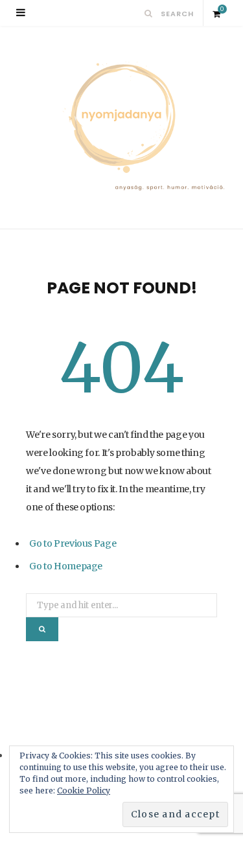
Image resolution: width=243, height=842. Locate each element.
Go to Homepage (65, 566)
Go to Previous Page (72, 543)
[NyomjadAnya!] (121, 127)
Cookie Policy (83, 790)
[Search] (149, 13)
